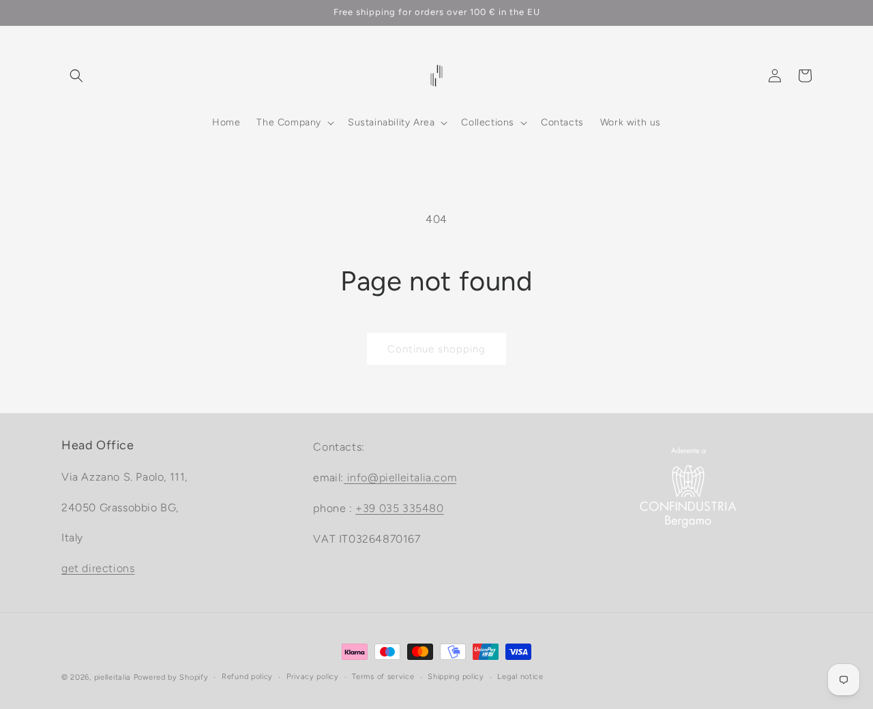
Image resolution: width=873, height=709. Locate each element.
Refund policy (247, 676)
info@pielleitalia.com (400, 477)
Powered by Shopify (171, 677)
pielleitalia (112, 677)
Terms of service (383, 676)
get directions (97, 568)
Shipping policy (456, 676)
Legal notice (520, 676)
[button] (76, 76)
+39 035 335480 (399, 507)
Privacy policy (312, 676)
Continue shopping (436, 349)
